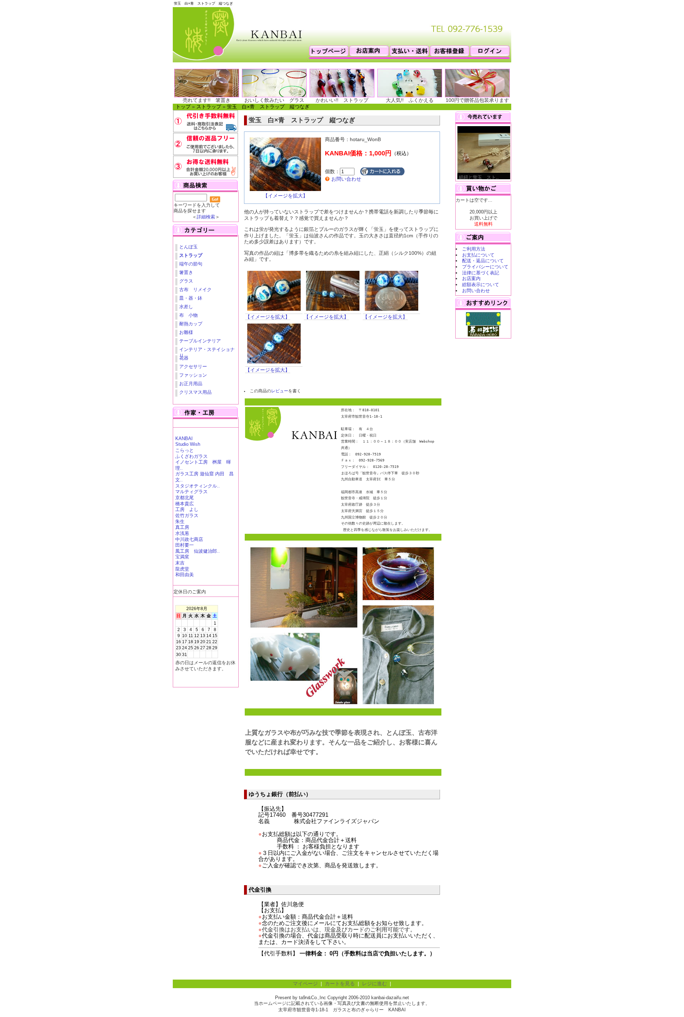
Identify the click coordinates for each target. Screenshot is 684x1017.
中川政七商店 (189, 539)
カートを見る (340, 983)
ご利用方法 (473, 249)
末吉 (180, 563)
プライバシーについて (485, 266)
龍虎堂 (182, 569)
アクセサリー (193, 366)
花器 (183, 358)
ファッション (193, 375)
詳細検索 (206, 217)
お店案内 (471, 278)
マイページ (305, 983)
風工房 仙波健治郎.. (197, 551)
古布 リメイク (195, 289)
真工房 (182, 527)
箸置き (186, 272)
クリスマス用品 (195, 392)
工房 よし (186, 509)
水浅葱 (182, 533)
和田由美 (184, 574)
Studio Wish (187, 444)
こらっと (184, 450)
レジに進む (374, 983)
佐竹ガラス (186, 515)
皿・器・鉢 (190, 298)
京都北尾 (184, 497)
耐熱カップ (190, 323)
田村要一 (184, 545)
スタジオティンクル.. (197, 486)
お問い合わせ (345, 179)
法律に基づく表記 (480, 272)
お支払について (478, 255)
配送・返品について (483, 260)
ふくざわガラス (191, 456)
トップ (183, 106)
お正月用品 (190, 383)
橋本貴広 (184, 503)
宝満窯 (182, 556)
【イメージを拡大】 (285, 195)
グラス (186, 281)
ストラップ (208, 106)
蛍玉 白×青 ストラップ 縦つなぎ (268, 106)
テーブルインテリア (200, 341)
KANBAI (184, 438)
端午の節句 (190, 264)
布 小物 (188, 315)
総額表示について (480, 284)
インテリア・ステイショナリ (207, 350)
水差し (186, 306)
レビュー (279, 391)
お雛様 (186, 332)
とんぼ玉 (188, 246)
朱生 (180, 521)
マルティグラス (191, 491)
